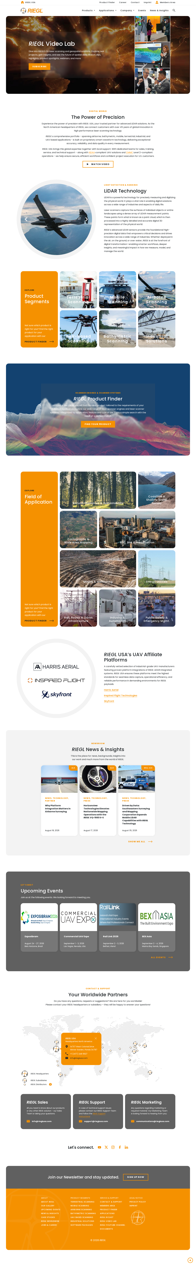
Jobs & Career (49, 1225)
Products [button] (87, 10)
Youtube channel (112, 1225)
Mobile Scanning (80, 1205)
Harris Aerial (111, 690)
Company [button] (126, 10)
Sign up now (135, 1177)
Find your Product (98, 424)
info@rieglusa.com (41, 1121)
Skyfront (109, 701)
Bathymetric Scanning (83, 1213)
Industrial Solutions (82, 1221)
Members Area (167, 2)
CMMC (129, 152)
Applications (107, 1213)
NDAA (92, 152)
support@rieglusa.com (96, 1121)
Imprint (147, 2)
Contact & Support (111, 1201)
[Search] (173, 10)
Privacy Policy (137, 1201)
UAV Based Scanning (82, 1217)
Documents (106, 1229)
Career (122, 2)
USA (30, 2)
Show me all (137, 841)
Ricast (106, 1217)
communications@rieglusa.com (152, 1121)
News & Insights (159, 10)
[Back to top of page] (190, 1260)
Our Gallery (48, 1205)
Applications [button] (107, 10)
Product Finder (107, 2)
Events (142, 10)
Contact (135, 2)
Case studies (48, 1217)
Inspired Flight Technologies (120, 695)
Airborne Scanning (81, 1209)
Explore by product (47, 67)
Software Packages (82, 1225)
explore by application (87, 67)
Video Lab (108, 1221)
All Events (158, 957)
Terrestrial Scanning (83, 1201)
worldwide (50, 1221)
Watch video (100, 164)
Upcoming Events (50, 1209)
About (47, 1201)
